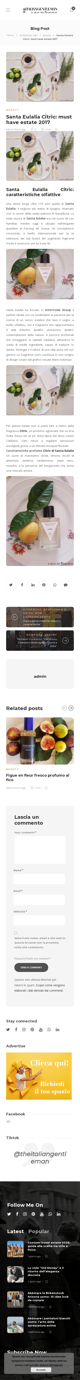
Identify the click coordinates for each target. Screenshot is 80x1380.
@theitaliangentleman (40, 1157)
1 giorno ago (34, 1256)
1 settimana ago (36, 1306)
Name (18, 870)
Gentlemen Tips (28, 35)
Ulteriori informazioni (51, 1365)
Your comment (25, 832)
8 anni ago (20, 787)
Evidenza (34, 634)
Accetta (41, 1370)
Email (18, 891)
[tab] (15, 1231)
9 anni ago (20, 129)
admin (9, 129)
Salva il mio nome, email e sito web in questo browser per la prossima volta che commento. (39, 943)
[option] (40, 753)
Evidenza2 (32, 609)
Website (20, 911)
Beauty (47, 35)
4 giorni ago (34, 1281)
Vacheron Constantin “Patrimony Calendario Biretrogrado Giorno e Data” (37, 642)
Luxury (51, 634)
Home (10, 35)
